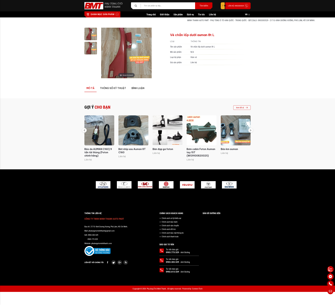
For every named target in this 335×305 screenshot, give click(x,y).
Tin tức (201, 14)
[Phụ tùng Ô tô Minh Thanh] (93, 5)
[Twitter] (113, 262)
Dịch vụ (190, 14)
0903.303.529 (172, 262)
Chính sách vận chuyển (170, 225)
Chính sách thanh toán (170, 236)
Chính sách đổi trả (168, 229)
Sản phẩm (178, 14)
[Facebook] (107, 262)
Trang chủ (151, 14)
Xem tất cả (240, 108)
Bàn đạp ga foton (163, 149)
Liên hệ (212, 14)
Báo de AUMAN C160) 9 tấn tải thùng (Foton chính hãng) (98, 152)
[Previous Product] (84, 130)
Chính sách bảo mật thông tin (173, 233)
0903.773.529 (172, 252)
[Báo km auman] (236, 130)
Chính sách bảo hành (169, 222)
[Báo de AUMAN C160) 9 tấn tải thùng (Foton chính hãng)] (99, 130)
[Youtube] (125, 262)
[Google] (119, 262)
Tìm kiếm (204, 6)
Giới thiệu (164, 14)
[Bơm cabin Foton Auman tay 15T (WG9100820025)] (201, 130)
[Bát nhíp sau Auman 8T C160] (133, 130)
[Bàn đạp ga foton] (167, 130)
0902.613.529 (172, 271)
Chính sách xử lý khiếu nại (171, 218)
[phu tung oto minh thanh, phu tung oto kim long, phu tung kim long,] (103, 185)
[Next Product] (250, 130)
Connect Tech (197, 289)
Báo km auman (229, 149)
